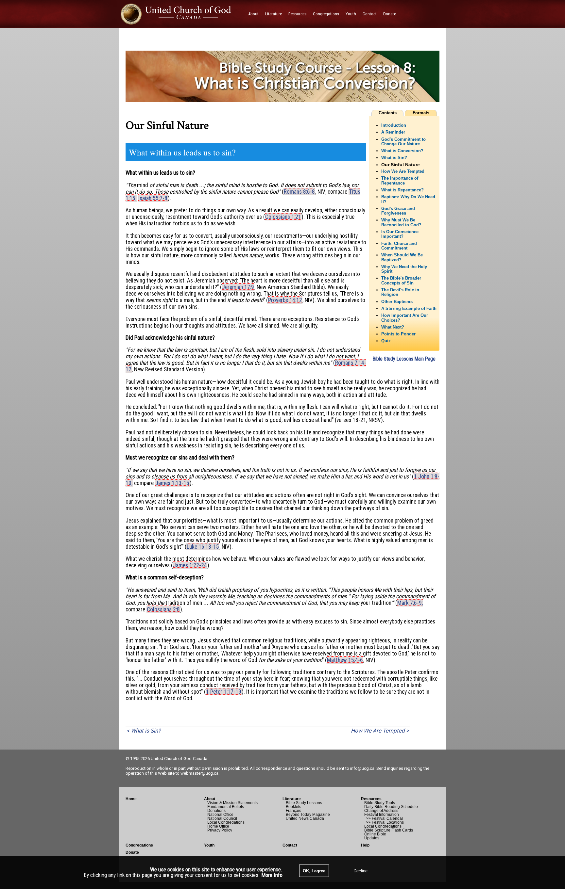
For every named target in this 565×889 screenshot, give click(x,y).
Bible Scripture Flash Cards (388, 830)
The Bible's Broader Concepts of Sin (401, 280)
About (209, 799)
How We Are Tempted (402, 171)
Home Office (218, 826)
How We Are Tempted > (380, 730)
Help (365, 845)
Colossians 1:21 (283, 217)
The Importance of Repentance (399, 180)
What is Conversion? (402, 151)
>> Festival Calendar (383, 818)
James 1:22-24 (190, 565)
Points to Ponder (398, 334)
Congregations (139, 845)
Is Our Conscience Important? (400, 234)
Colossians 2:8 (163, 609)
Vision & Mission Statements (232, 803)
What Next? (392, 327)
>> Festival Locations (384, 822)
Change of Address (381, 811)
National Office (220, 814)
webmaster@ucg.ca (199, 773)
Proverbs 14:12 (285, 300)
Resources (371, 799)
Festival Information (381, 814)
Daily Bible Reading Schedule (391, 807)
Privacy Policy (219, 830)
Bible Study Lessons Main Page (404, 359)
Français (293, 811)
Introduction (393, 125)
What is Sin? (394, 157)
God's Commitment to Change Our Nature (403, 141)
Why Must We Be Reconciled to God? (401, 222)
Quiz (386, 341)
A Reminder (393, 132)
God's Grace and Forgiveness (398, 211)
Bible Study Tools (379, 803)
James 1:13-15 (172, 483)
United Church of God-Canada (179, 758)
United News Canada (305, 818)
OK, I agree (314, 870)
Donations (216, 811)
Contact (289, 845)
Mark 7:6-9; (410, 603)
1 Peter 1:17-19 (223, 691)
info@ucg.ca (362, 768)
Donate (132, 852)
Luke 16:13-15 (203, 546)
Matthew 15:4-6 (345, 660)
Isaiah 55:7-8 (152, 198)
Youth (209, 845)
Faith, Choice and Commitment (399, 246)
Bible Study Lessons (304, 803)
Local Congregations (226, 822)
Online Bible (375, 834)
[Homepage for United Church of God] (182, 14)
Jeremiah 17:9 (238, 287)
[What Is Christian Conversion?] (282, 107)
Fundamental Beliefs (225, 807)
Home (131, 799)
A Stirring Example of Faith (409, 308)
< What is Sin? (144, 730)
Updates (371, 838)
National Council (222, 818)
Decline (360, 870)
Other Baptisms (397, 301)
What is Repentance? (402, 190)
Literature (291, 799)
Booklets (293, 807)
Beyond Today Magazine (308, 814)
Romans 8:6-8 (299, 191)
